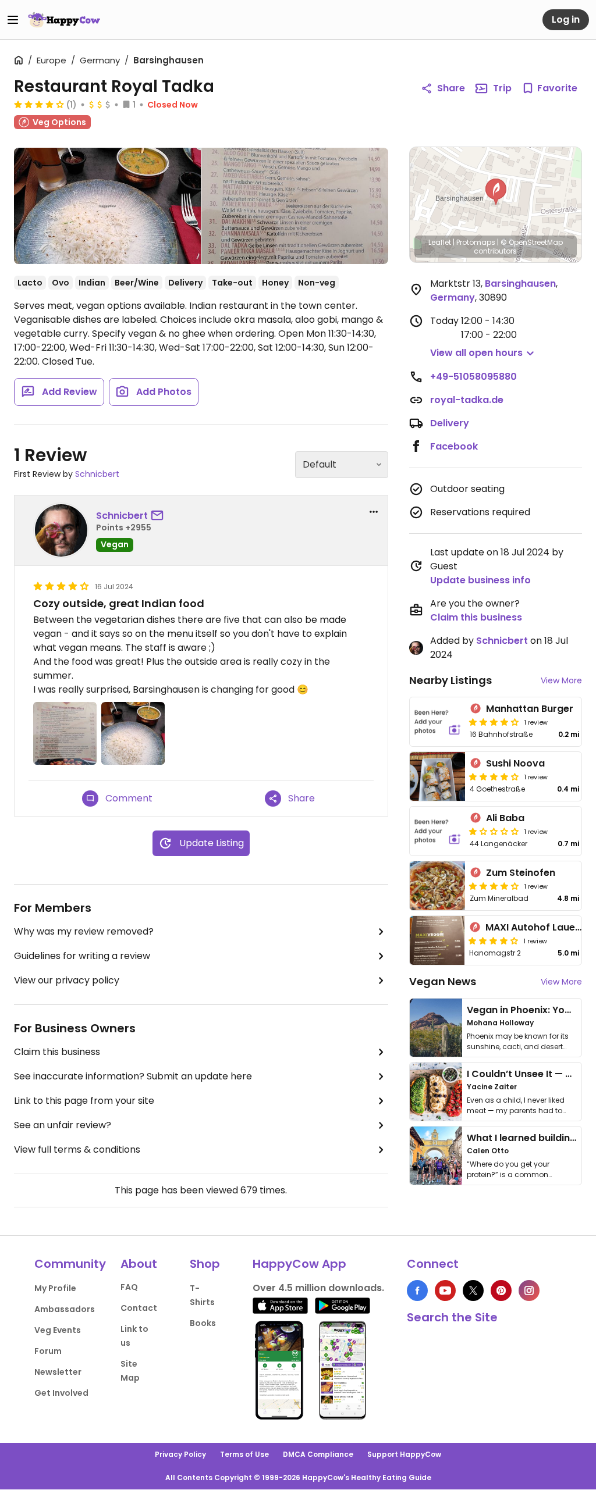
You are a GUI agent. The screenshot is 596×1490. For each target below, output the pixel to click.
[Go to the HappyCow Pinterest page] (501, 1290)
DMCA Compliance (318, 1454)
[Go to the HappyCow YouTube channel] (445, 1290)
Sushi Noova (515, 763)
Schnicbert (97, 474)
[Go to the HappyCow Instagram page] (529, 1290)
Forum (48, 1351)
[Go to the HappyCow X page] (473, 1290)
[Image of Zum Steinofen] (438, 885)
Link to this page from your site (84, 1100)
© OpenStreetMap (532, 242)
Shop (205, 1264)
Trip (502, 88)
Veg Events (57, 1330)
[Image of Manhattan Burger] (438, 721)
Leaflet (439, 242)
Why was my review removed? (84, 931)
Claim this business (57, 1051)
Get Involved (61, 1393)
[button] (495, 192)
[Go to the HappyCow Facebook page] (417, 1290)
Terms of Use (244, 1454)
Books (203, 1323)
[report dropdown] (374, 512)
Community (70, 1264)
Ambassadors (64, 1309)
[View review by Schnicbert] (61, 530)
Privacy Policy (180, 1454)
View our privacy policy (66, 980)
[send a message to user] (159, 516)
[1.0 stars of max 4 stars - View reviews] (494, 831)
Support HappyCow (404, 1454)
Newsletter (57, 1372)
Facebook (454, 446)
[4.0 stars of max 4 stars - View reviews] (39, 104)
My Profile (55, 1288)
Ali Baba (505, 818)
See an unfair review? (62, 1125)
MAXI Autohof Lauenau (539, 927)
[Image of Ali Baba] (438, 831)
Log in (566, 19)
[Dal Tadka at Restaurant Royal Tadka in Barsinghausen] (107, 206)
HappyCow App (299, 1264)
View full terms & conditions (77, 1149)
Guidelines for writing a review (82, 956)
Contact (138, 1308)
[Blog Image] (436, 1028)
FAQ (129, 1287)
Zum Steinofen (520, 872)
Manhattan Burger (529, 708)
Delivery (449, 423)
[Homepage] (64, 20)
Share (451, 88)
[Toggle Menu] (13, 20)
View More (561, 680)
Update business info (480, 580)
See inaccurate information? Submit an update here (133, 1076)
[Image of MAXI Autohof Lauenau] (437, 940)
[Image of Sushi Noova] (438, 776)
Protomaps (475, 242)
